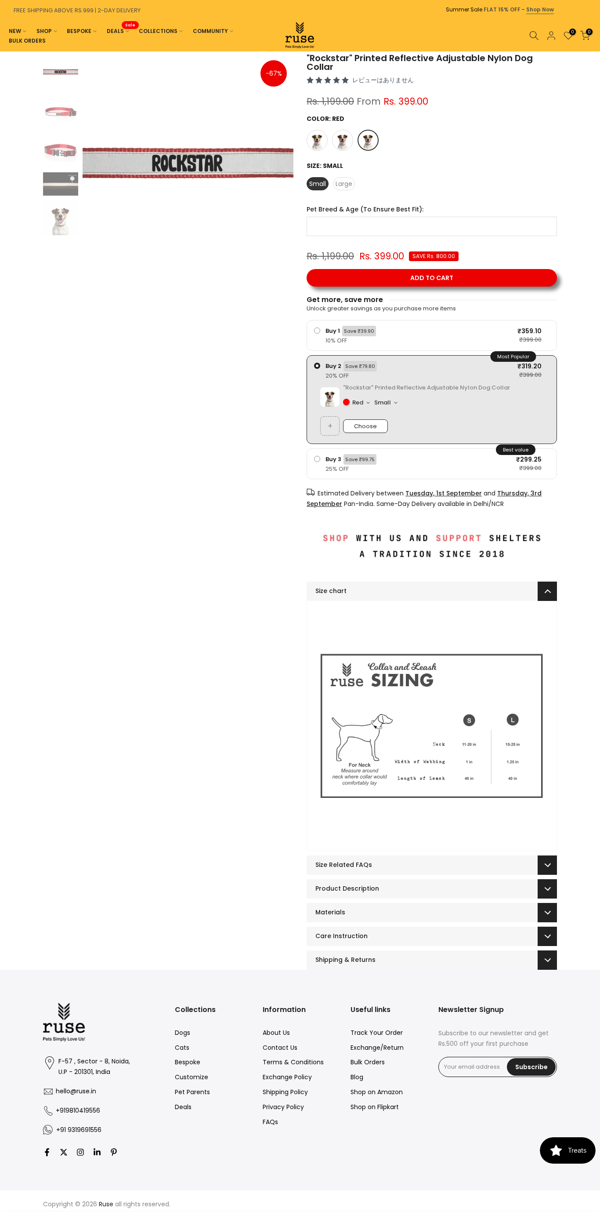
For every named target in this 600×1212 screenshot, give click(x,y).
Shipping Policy (285, 1092)
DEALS (121, 30)
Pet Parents (192, 1092)
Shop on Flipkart (375, 1107)
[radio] (432, 335)
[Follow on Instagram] (80, 1152)
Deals (183, 1107)
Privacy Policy (283, 1107)
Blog (357, 1077)
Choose (365, 426)
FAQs (270, 1121)
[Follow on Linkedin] (97, 1152)
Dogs (182, 1032)
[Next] (591, 51)
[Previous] (9, 51)
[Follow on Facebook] (47, 1152)
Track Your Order (377, 1032)
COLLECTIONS (158, 31)
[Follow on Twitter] (64, 1152)
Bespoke (187, 1062)
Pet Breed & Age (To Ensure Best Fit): (365, 209)
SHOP (44, 31)
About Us (276, 1032)
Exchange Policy (287, 1077)
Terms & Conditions (293, 1062)
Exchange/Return (377, 1047)
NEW (15, 31)
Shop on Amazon (377, 1092)
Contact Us (280, 1047)
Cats (182, 1047)
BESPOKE (79, 31)
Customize (191, 1077)
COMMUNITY (210, 31)
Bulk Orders (368, 1062)
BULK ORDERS (27, 40)
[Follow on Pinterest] (114, 1152)
